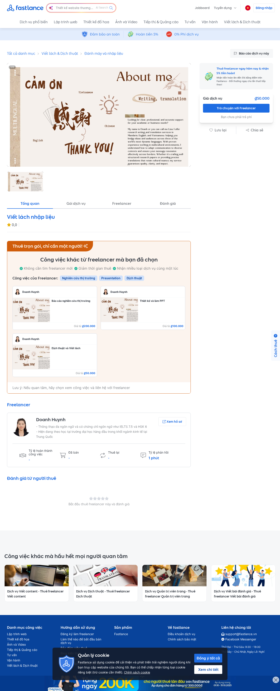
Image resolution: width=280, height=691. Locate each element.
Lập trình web (65, 22)
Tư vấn (190, 22)
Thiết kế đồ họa (96, 22)
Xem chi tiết (208, 669)
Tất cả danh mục (21, 53)
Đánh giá (168, 203)
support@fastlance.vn (241, 634)
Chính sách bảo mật (182, 639)
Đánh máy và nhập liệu (103, 53)
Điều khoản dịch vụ (181, 634)
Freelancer (121, 203)
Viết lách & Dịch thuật (242, 22)
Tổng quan (30, 203)
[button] (225, 8)
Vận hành (210, 22)
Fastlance (121, 634)
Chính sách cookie (137, 672)
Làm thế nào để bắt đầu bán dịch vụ (81, 641)
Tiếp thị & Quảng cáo (161, 22)
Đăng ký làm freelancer (77, 634)
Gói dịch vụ (76, 203)
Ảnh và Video (126, 22)
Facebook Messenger (240, 639)
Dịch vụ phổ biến (34, 22)
